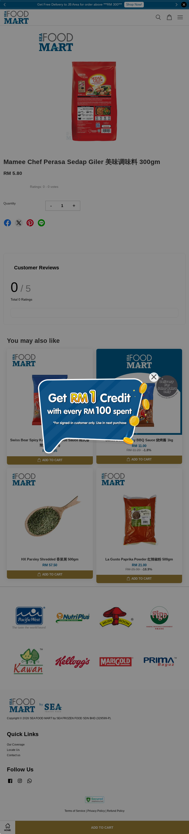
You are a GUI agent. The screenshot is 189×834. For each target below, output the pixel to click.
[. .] (94, 417)
